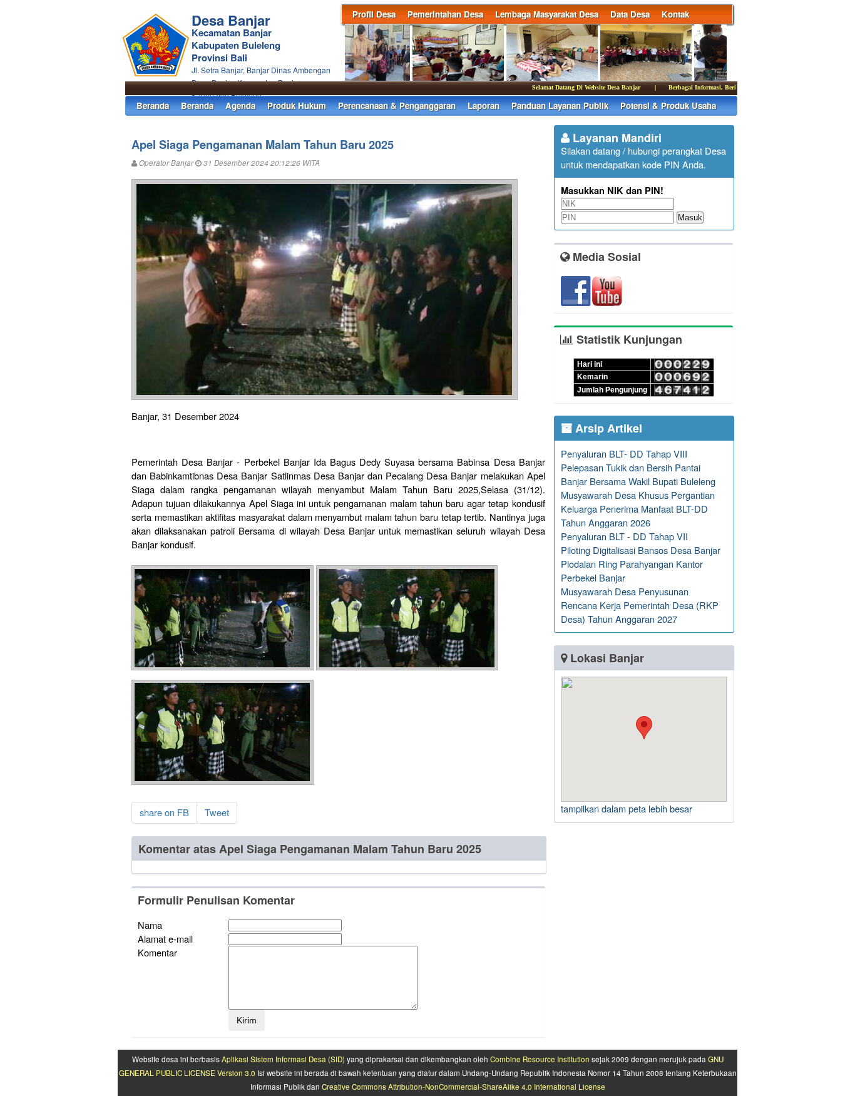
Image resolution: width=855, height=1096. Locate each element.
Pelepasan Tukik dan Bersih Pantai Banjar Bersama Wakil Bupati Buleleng (638, 474)
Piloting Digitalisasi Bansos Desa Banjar (640, 549)
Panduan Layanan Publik (559, 105)
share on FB (164, 812)
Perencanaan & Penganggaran (397, 105)
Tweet (217, 812)
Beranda (152, 105)
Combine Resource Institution (540, 1059)
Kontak (675, 14)
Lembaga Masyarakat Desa (546, 14)
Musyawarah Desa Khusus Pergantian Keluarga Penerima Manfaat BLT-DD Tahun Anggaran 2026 (638, 508)
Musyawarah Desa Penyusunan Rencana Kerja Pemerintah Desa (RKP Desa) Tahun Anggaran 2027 (640, 605)
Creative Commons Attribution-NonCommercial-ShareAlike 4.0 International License (463, 1087)
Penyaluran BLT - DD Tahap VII (624, 536)
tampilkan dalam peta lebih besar (626, 808)
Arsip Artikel (607, 428)
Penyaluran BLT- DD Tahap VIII (624, 453)
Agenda (240, 105)
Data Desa (630, 14)
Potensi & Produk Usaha (668, 105)
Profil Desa (374, 14)
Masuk (690, 217)
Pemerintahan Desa (445, 14)
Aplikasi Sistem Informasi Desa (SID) (283, 1059)
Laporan (483, 105)
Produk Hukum (296, 105)
